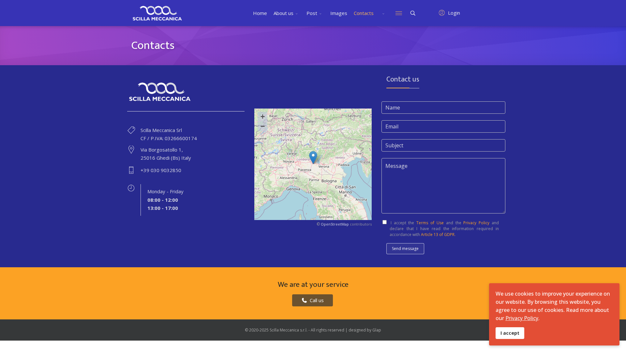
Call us (316, 300)
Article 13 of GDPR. (437, 234)
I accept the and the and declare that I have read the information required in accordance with (443, 228)
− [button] (263, 126)
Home (260, 13)
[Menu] (399, 13)
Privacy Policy (475, 223)
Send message (405, 248)
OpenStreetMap (335, 224)
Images (338, 13)
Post (311, 13)
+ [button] (263, 116)
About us (283, 13)
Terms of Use (430, 223)
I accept (509, 333)
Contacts (364, 13)
